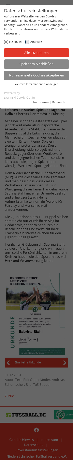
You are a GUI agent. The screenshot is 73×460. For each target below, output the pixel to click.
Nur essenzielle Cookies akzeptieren (36, 75)
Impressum (41, 102)
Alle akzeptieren (36, 53)
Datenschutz (60, 102)
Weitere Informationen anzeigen (37, 84)
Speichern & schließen (36, 64)
